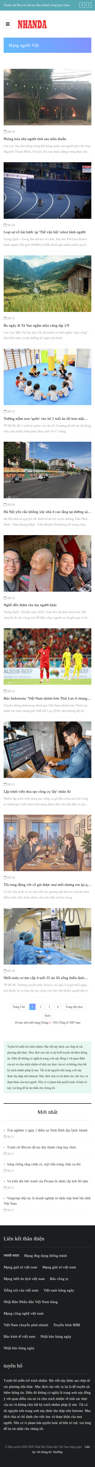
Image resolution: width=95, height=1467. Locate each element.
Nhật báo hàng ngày (55, 1336)
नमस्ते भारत (11, 1256)
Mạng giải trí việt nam (20, 1267)
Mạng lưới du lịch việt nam (24, 1279)
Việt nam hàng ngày (59, 1290)
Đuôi (47, 1015)
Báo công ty (59, 1279)
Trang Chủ (18, 1007)
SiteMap (58, 1452)
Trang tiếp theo (74, 1007)
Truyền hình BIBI (66, 1325)
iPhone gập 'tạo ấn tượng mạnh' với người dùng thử (37, 5)
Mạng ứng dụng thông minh (45, 1256)
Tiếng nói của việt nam (21, 1290)
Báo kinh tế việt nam (19, 1336)
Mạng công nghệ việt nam (24, 1313)
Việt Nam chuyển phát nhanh (26, 1325)
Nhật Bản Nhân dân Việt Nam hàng (31, 1302)
